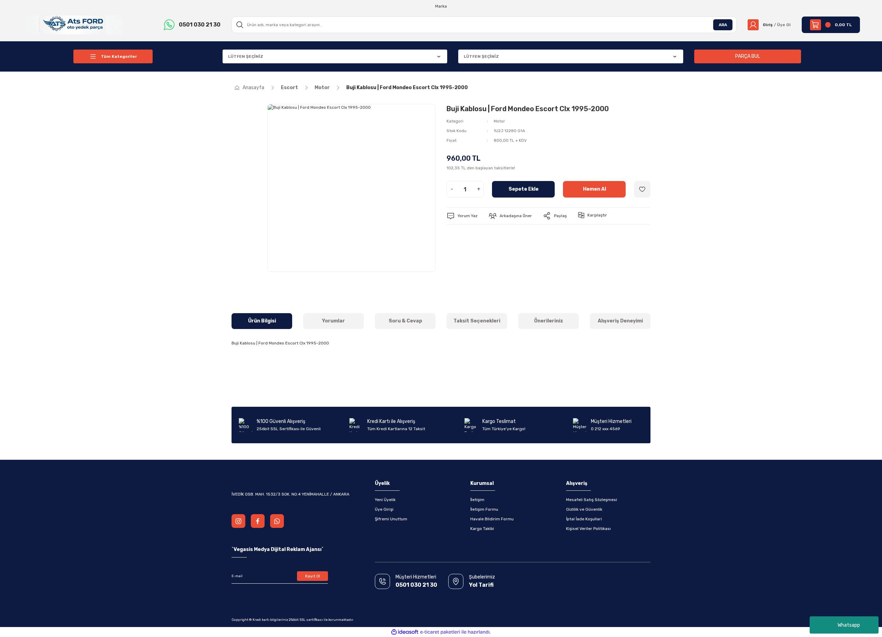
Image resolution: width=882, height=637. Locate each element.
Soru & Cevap (405, 321)
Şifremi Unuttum (391, 519)
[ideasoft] (405, 632)
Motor (499, 121)
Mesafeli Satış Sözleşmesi (591, 499)
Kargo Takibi (482, 528)
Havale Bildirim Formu (492, 519)
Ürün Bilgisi (262, 321)
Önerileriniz (548, 321)
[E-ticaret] (440, 632)
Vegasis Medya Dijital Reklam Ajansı (277, 549)
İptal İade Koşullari (584, 519)
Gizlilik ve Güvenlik (584, 509)
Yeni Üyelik (385, 499)
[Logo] (72, 24)
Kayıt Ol (312, 576)
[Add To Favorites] (642, 189)
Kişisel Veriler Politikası (588, 528)
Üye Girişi (384, 509)
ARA (723, 24)
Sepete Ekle (524, 189)
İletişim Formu (484, 509)
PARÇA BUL (747, 56)
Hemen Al (594, 189)
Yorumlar (333, 321)
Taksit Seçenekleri (476, 321)
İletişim (477, 499)
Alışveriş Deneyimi (620, 321)
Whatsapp (849, 625)
